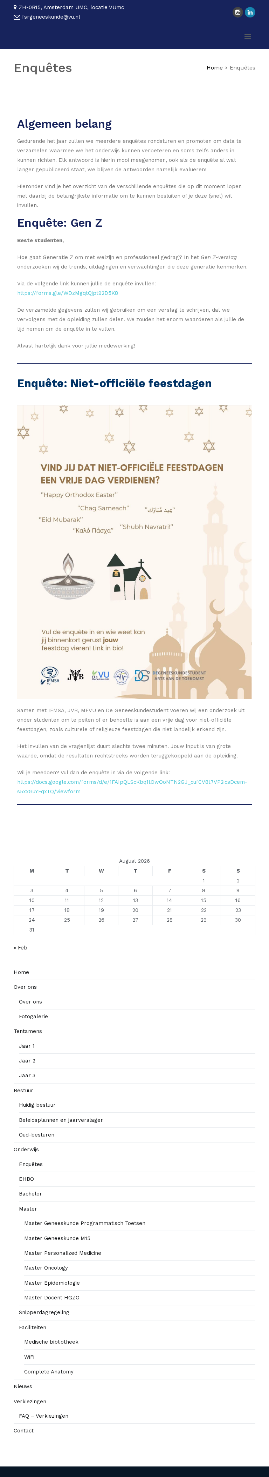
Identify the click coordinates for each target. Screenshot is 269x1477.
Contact (24, 1431)
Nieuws (23, 1386)
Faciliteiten (32, 1327)
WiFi (29, 1357)
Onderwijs (26, 1149)
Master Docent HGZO (52, 1297)
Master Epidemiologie (52, 1283)
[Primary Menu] (247, 36)
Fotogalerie (33, 1016)
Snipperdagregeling (44, 1312)
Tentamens (28, 1031)
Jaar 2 (27, 1061)
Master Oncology (46, 1268)
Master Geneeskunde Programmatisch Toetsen (84, 1223)
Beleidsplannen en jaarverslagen (61, 1120)
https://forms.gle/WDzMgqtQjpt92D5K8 (67, 293)
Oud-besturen (36, 1135)
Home (21, 972)
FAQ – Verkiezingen (43, 1416)
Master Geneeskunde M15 (57, 1238)
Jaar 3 (27, 1075)
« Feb (20, 948)
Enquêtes (31, 1164)
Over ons (25, 987)
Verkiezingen (30, 1401)
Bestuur (23, 1090)
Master (28, 1209)
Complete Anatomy (49, 1372)
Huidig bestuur (37, 1105)
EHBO (26, 1179)
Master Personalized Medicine (62, 1253)
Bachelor (30, 1194)
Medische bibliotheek (51, 1342)
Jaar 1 (27, 1046)
